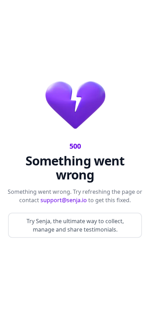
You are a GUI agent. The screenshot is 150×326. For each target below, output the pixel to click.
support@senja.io (63, 200)
